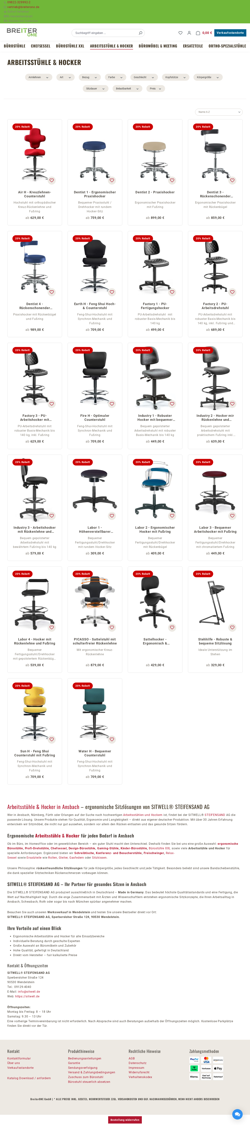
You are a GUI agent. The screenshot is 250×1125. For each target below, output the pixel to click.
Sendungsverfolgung (83, 1067)
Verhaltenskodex (140, 1077)
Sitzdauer (91, 88)
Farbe (111, 77)
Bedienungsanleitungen (85, 1058)
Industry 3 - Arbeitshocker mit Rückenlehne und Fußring (35, 530)
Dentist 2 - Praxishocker (155, 192)
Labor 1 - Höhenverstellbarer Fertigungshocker (95, 530)
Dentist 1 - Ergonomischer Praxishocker (95, 194)
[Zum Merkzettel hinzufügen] (52, 180)
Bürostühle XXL (160, 848)
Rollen (52, 857)
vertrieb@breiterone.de (23, 7)
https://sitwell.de (27, 996)
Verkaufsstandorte (230, 33)
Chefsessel (59, 848)
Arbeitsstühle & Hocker (57, 835)
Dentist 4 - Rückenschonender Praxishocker (34, 306)
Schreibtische (84, 853)
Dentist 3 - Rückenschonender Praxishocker (215, 194)
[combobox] (104, 33)
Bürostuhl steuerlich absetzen (89, 1082)
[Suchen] (140, 33)
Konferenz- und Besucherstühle (119, 853)
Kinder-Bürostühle (134, 848)
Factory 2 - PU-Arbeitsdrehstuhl (215, 306)
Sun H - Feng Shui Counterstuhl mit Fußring (34, 753)
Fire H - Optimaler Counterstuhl (94, 418)
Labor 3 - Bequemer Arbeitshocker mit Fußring (215, 529)
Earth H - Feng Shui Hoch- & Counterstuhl (95, 306)
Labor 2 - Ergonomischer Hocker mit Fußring (155, 529)
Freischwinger (154, 853)
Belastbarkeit (123, 88)
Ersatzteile (34, 857)
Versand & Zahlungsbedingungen (91, 1072)
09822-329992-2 (19, 2)
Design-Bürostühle (82, 848)
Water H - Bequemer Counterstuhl (95, 753)
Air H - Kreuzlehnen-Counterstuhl (34, 194)
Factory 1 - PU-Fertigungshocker (155, 306)
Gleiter (63, 857)
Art (61, 77)
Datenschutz (138, 1063)
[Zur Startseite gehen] (22, 32)
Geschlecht (140, 77)
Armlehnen (35, 77)
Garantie (74, 1063)
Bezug (85, 77)
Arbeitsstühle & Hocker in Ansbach (43, 806)
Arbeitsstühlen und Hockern (143, 815)
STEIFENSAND (215, 815)
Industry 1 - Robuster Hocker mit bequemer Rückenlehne (155, 418)
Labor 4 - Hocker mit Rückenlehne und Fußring (34, 641)
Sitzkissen (99, 857)
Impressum (136, 1067)
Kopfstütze (171, 77)
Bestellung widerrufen (125, 1119)
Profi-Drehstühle (37, 848)
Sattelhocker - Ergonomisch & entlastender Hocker (155, 641)
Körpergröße (204, 77)
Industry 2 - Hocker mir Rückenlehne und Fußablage (215, 418)
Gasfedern (76, 857)
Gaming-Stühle (108, 848)
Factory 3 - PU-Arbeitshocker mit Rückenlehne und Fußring (34, 418)
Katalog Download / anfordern (29, 1078)
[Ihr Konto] (189, 33)
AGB (132, 1058)
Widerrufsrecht (139, 1072)
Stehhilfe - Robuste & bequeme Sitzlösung (215, 641)
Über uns (13, 1063)
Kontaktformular (19, 1058)
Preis (153, 88)
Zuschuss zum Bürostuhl (86, 1077)
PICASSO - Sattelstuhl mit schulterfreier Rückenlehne (95, 641)
